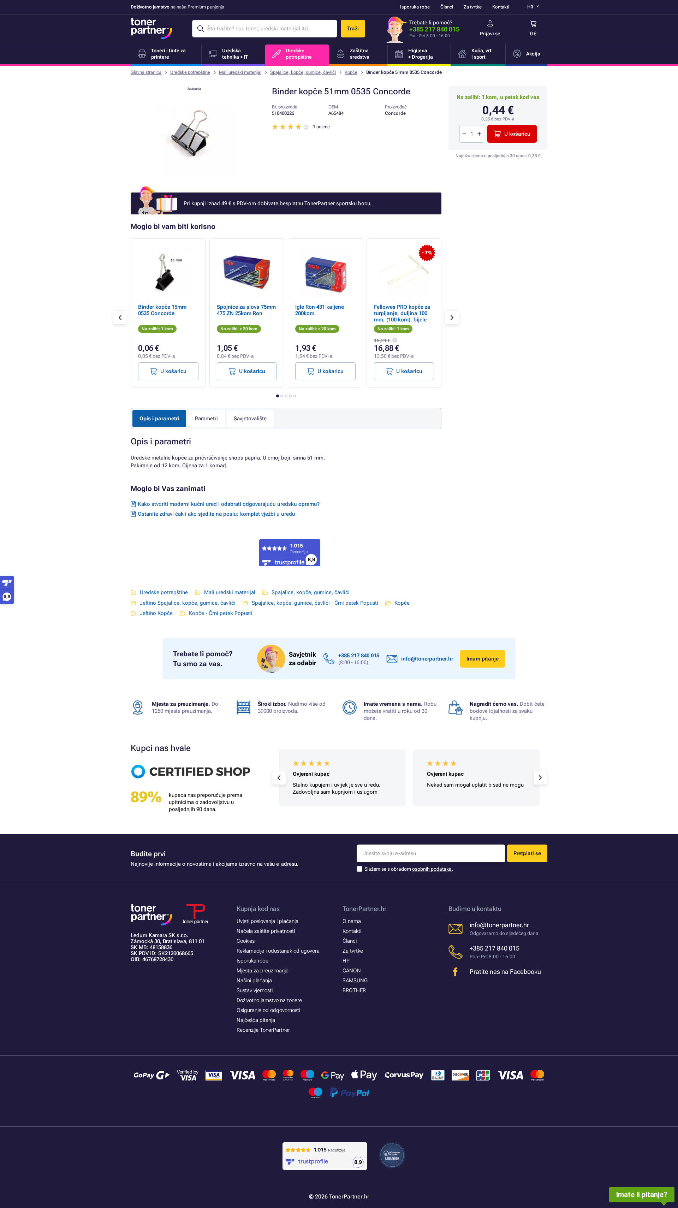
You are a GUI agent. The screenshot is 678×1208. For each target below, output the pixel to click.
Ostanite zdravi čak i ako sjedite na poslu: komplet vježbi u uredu (216, 514)
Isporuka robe (415, 7)
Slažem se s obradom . (408, 869)
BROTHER (354, 990)
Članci (446, 7)
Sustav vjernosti (255, 990)
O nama (352, 921)
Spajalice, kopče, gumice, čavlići (303, 72)
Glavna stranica (146, 72)
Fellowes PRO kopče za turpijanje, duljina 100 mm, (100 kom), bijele (402, 313)
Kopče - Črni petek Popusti (220, 613)
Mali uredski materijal (240, 72)
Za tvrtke (473, 7)
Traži (353, 28)
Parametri (206, 418)
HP (346, 961)
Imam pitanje (482, 659)
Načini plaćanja (254, 980)
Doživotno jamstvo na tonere (269, 1000)
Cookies (246, 941)
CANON (352, 970)
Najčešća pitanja (256, 1020)
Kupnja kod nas (258, 908)
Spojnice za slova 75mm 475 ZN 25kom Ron (246, 310)
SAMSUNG (355, 980)
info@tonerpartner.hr (427, 659)
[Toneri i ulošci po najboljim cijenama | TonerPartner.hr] (151, 28)
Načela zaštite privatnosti (266, 931)
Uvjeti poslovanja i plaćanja (267, 921)
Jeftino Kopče (156, 613)
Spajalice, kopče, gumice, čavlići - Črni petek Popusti (315, 603)
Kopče (351, 72)
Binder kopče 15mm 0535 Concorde (162, 310)
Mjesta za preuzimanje (263, 970)
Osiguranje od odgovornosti (268, 1010)
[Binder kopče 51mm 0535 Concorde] (194, 174)
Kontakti (500, 7)
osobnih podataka (432, 869)
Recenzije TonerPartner (263, 1030)
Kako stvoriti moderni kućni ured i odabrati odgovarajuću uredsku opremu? (229, 504)
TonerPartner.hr (364, 908)
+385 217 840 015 (434, 29)
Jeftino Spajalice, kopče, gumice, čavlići (188, 603)
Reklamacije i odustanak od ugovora (278, 951)
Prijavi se (490, 33)
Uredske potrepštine (190, 72)
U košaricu (517, 134)
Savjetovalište (250, 418)
